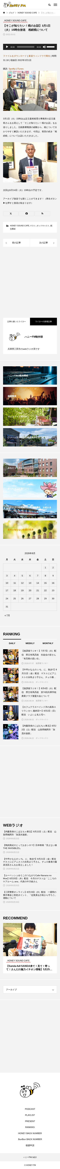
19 (22, 590)
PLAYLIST (30, 1115)
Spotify (12, 68)
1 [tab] (27, 953)
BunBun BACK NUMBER (30, 1139)
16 (53, 583)
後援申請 (30, 1145)
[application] (30, 47)
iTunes (20, 68)
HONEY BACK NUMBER (30, 1133)
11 (15, 583)
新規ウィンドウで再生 (39, 56)
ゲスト (33, 226)
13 (30, 583)
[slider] (51, 46)
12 (22, 583)
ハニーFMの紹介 (30, 1157)
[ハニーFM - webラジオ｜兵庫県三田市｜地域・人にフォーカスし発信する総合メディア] (14, 4)
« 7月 (7, 615)
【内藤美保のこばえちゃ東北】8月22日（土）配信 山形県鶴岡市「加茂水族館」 (29, 833)
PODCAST (30, 1109)
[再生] (7, 46)
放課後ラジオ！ (42, 663)
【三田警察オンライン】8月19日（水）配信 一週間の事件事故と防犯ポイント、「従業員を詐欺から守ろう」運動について (30, 895)
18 (14, 590)
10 (7, 583)
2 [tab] (30, 953)
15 (45, 583)
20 (30, 590)
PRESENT (30, 1121)
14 (37, 583)
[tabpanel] (30, 948)
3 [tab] (33, 953)
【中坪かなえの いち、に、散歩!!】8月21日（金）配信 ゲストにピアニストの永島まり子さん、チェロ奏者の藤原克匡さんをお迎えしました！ (30, 862)
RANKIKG (30, 1127)
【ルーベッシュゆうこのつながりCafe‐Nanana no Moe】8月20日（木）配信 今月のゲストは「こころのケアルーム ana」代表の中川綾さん (29, 878)
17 (7, 590)
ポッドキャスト (43, 226)
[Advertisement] (30, 282)
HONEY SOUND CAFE (19, 226)
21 (37, 590)
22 (45, 590)
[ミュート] (44, 46)
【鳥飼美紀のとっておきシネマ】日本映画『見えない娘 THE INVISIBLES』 (30, 846)
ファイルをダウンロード (15, 56)
